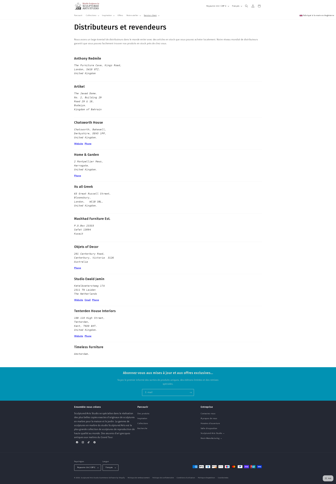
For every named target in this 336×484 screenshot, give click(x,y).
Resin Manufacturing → (211, 438)
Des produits (143, 413)
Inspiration (142, 418)
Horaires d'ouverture (210, 423)
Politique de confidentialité (163, 478)
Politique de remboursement (139, 478)
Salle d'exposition (209, 428)
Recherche (142, 428)
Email (88, 300)
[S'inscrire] (190, 392)
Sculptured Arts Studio (90, 478)
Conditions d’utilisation (186, 478)
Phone (88, 144)
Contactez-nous (208, 413)
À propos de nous (209, 418)
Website (78, 144)
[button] (92, 15)
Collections (142, 423)
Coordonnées (223, 478)
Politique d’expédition (206, 478)
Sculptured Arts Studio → (213, 433)
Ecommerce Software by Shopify (112, 478)
